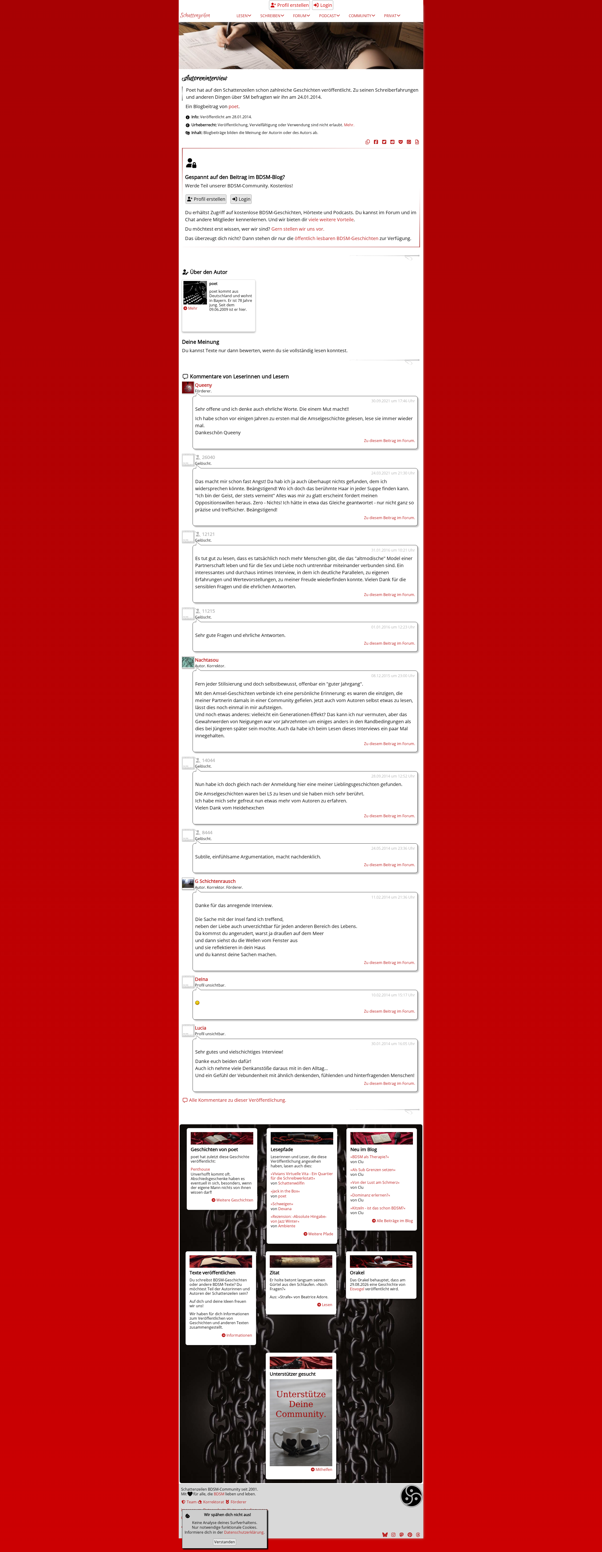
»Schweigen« (282, 1203)
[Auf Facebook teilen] (375, 142)
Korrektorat (213, 1502)
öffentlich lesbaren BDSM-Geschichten (336, 238)
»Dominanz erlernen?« (370, 1195)
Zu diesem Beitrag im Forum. (389, 440)
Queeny (203, 385)
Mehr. (349, 124)
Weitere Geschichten (234, 1200)
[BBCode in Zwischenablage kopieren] (416, 142)
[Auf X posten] (383, 142)
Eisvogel (357, 1288)
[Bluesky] (384, 1535)
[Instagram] (392, 1535)
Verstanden (224, 1541)
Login (325, 5)
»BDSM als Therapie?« (369, 1156)
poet (233, 106)
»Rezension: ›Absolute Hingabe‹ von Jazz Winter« (298, 1219)
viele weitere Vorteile (331, 219)
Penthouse (200, 1169)
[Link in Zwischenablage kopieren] (367, 142)
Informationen (239, 1335)
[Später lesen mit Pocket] (400, 142)
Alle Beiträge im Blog (395, 1220)
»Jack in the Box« (285, 1191)
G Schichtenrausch (215, 881)
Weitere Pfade (320, 1233)
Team (191, 1502)
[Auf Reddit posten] (391, 142)
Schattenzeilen (195, 15)
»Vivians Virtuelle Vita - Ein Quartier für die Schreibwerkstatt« (302, 1176)
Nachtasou (206, 660)
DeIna (201, 979)
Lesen (327, 1304)
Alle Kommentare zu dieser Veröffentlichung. (237, 1100)
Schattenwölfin (291, 1183)
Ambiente (286, 1225)
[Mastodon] (400, 1535)
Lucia (200, 1028)
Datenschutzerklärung (244, 1532)
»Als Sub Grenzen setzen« (373, 1169)
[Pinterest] (409, 1535)
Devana (285, 1208)
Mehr (193, 308)
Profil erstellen (292, 5)
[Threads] (417, 1535)
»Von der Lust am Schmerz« (375, 1182)
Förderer (238, 1502)
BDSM (219, 1494)
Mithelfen (324, 1469)
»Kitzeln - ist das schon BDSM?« (377, 1208)
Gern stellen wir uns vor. (297, 229)
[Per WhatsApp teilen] (408, 142)
